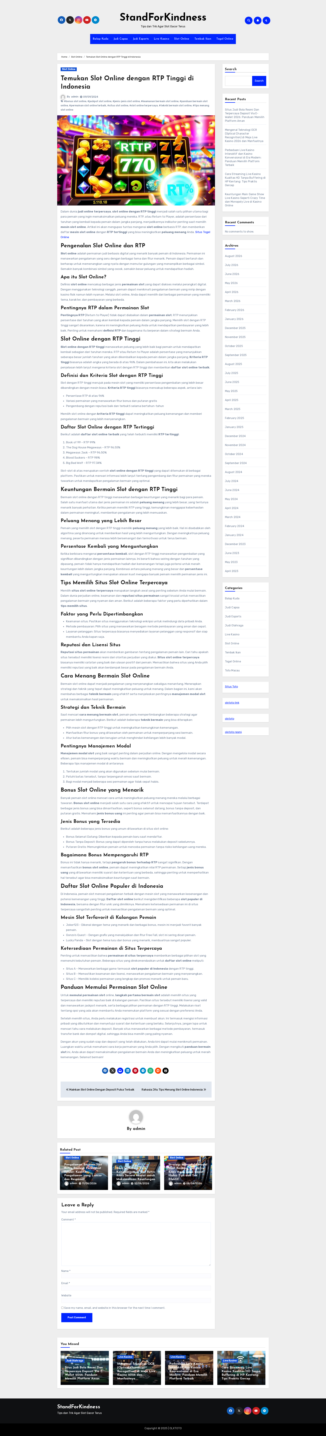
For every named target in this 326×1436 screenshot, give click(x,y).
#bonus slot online (75, 101)
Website (66, 1295)
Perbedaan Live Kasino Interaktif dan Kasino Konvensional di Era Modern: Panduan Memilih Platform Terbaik (243, 157)
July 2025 (231, 373)
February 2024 (234, 526)
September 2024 (236, 463)
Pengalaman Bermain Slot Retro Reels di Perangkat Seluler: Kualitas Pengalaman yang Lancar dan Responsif (83, 1172)
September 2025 (236, 355)
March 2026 (233, 301)
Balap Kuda (100, 39)
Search (231, 69)
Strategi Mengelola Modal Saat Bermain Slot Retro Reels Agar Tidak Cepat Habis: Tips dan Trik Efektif (187, 1172)
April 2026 (232, 292)
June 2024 (232, 490)
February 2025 (234, 418)
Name (65, 1271)
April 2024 (232, 508)
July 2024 (231, 481)
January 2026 (234, 319)
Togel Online (224, 39)
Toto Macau (232, 670)
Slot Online (181, 39)
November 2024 (235, 445)
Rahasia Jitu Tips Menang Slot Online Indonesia (172, 1089)
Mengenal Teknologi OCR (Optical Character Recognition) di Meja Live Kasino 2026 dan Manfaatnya (136, 1371)
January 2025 (234, 427)
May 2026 (231, 283)
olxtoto (229, 718)
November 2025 (235, 337)
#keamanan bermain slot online (159, 101)
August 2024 (233, 472)
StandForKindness (163, 18)
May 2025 (231, 391)
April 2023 (231, 571)
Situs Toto (231, 686)
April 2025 (231, 400)
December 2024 (235, 436)
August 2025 (233, 364)
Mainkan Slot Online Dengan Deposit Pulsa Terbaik (101, 1089)
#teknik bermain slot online (175, 105)
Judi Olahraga (234, 625)
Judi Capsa (121, 39)
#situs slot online (117, 105)
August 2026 (233, 256)
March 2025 (232, 409)
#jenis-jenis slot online (126, 101)
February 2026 (234, 310)
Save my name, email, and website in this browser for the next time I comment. (114, 1307)
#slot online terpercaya (143, 105)
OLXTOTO (175, 1428)
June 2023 (232, 553)
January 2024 (234, 535)
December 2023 (235, 544)
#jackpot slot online (99, 101)
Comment (68, 1219)
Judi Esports (141, 39)
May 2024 (231, 499)
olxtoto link (232, 702)
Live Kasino (161, 39)
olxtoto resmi (233, 732)
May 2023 (231, 562)
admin (74, 96)
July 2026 (231, 265)
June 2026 (232, 274)
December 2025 (235, 328)
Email (65, 1283)
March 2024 (233, 517)
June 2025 (232, 382)
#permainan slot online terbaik (87, 105)
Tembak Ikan (202, 39)
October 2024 (234, 454)
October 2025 (234, 346)
